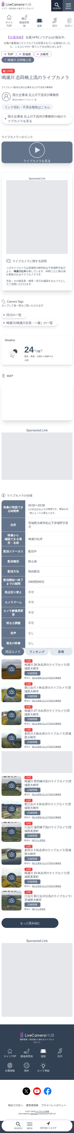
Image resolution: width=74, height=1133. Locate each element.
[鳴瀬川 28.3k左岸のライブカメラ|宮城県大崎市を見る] (37, 669)
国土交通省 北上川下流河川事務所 (37, 87)
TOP (10, 54)
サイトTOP (9, 24)
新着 (61, 651)
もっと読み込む (30, 923)
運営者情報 (32, 1105)
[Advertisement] (37, 217)
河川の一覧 (13, 315)
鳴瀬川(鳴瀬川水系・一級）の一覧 (29, 323)
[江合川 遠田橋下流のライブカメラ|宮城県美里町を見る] (37, 832)
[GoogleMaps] (37, 400)
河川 (54, 25)
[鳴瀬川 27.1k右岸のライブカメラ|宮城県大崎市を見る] (37, 715)
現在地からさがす (48, 1127)
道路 (39, 25)
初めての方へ (15, 1105)
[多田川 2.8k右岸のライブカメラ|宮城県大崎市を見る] (37, 738)
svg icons (34, 1113)
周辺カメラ (12, 651)
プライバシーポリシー (53, 1105)
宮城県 (26, 54)
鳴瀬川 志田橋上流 (19, 60)
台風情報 (16, 37)
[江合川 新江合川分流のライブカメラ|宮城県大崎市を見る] (37, 900)
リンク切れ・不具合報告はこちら (27, 107)
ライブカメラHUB (42, 1111)
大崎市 (44, 54)
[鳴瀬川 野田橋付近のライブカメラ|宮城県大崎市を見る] (37, 786)
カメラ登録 (43, 1070)
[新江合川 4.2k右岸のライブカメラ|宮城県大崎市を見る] (37, 809)
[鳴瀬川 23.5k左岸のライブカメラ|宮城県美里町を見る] (37, 878)
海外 (26, 1070)
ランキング (37, 651)
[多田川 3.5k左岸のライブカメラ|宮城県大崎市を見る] (37, 855)
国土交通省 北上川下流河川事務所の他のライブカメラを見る (37, 118)
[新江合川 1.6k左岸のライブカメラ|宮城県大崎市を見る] (37, 692)
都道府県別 (24, 24)
